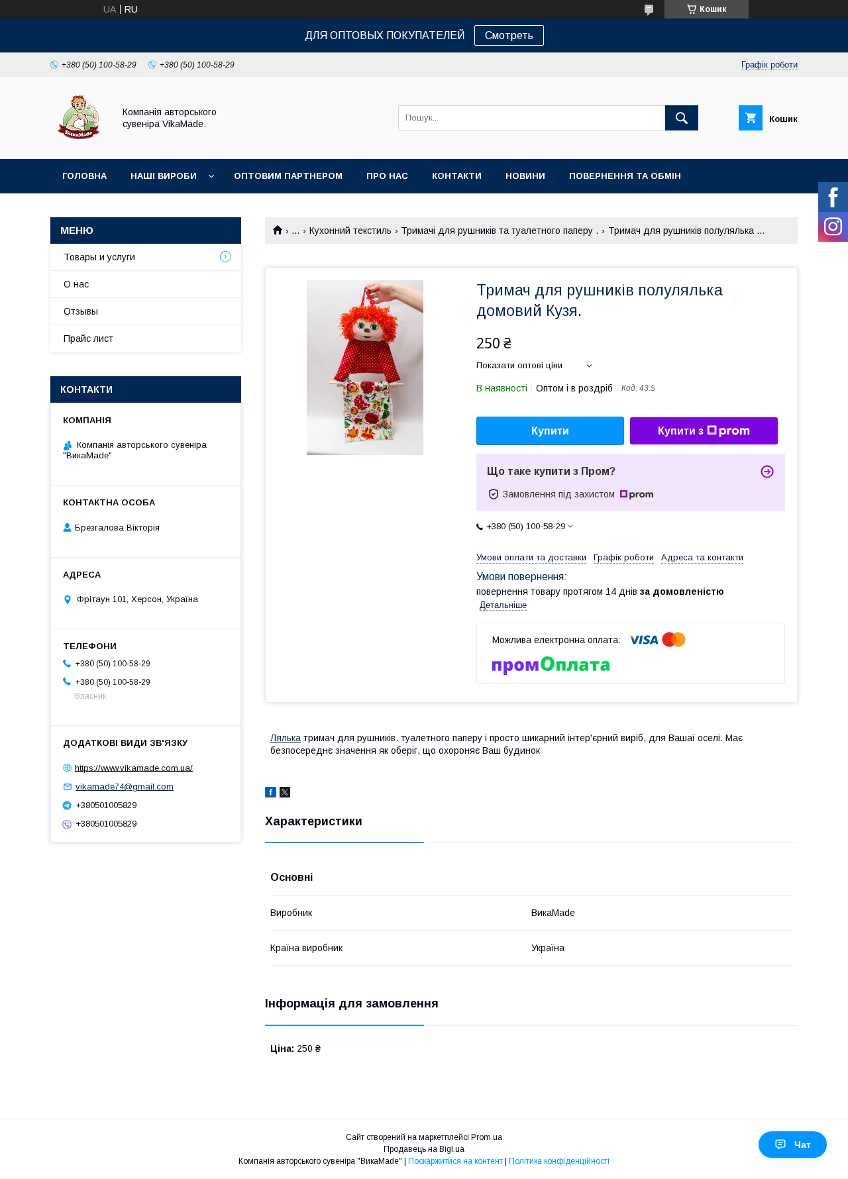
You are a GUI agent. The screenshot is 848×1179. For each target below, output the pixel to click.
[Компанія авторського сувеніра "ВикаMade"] (78, 141)
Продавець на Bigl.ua (424, 1149)
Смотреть (509, 35)
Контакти (457, 176)
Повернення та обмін (625, 176)
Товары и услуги (99, 257)
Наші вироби (164, 176)
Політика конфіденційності (559, 1161)
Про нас (387, 176)
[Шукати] (681, 117)
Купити (550, 430)
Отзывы (81, 311)
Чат (802, 1144)
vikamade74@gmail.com (125, 787)
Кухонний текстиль (350, 230)
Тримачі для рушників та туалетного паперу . (499, 230)
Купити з (681, 430)
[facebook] (270, 794)
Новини (525, 176)
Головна (84, 176)
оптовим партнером (288, 176)
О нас (76, 284)
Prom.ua (486, 1137)
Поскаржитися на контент (455, 1161)
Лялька (285, 738)
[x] (285, 794)
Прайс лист (88, 338)
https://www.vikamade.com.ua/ (134, 767)
